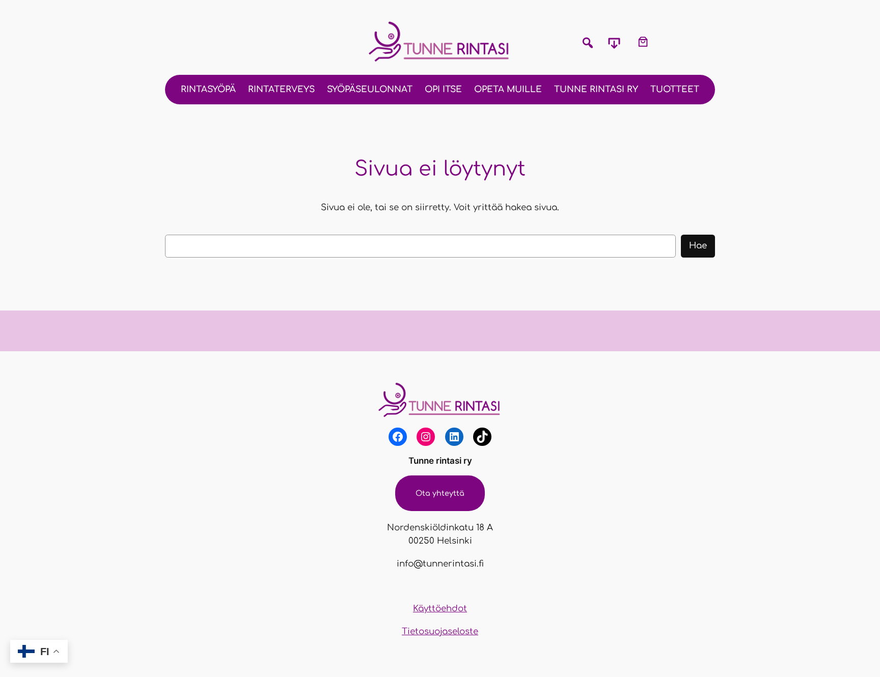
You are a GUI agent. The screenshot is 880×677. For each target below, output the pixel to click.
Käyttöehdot (440, 608)
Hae (698, 245)
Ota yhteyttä (440, 493)
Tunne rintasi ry (440, 461)
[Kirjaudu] (672, 41)
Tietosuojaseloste (440, 631)
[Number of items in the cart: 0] (643, 41)
